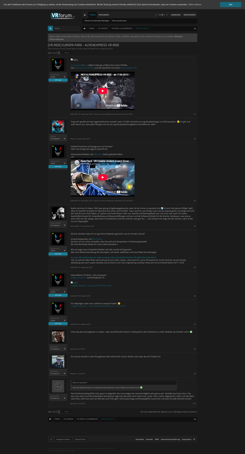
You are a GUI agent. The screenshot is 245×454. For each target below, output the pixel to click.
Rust (86, 65)
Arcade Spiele (71, 49)
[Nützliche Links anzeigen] (195, 28)
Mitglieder (104, 15)
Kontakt (149, 439)
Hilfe (157, 439)
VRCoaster (98, 154)
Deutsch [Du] (80, 439)
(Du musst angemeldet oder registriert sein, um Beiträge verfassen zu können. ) (168, 412)
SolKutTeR (93, 49)
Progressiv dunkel (63, 439)
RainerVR (54, 396)
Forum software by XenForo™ (68, 448)
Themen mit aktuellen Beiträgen (97, 21)
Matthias (54, 371)
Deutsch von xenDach (101, 448)
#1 (195, 114)
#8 (195, 349)
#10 (194, 404)
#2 (195, 139)
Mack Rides (97, 239)
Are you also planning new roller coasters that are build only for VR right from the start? (113, 257)
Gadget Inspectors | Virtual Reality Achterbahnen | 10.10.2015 (98, 306)
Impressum (186, 439)
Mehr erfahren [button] (195, 4)
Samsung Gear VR (128, 67)
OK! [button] (230, 5)
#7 (195, 324)
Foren (92, 15)
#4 (195, 226)
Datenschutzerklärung (170, 439)
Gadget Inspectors (79, 277)
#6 (195, 296)
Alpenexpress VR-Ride (84, 67)
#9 (195, 374)
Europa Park (76, 65)
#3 (195, 201)
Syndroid (54, 347)
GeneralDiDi (56, 223)
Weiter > (68, 53)
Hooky (53, 136)
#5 (195, 267)
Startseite (140, 439)
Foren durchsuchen (119, 21)
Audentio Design (69, 450)
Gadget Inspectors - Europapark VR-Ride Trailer (91, 285)
